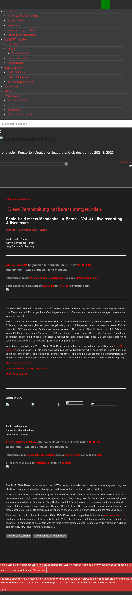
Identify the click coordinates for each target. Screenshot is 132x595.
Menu (105, 4)
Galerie (8, 91)
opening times (72, 454)
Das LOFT (13, 44)
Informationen (12, 96)
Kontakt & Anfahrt (17, 100)
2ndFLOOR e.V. (13, 67)
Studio (11, 49)
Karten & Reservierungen (22, 16)
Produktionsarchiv (17, 58)
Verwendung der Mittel (20, 81)
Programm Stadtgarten (21, 34)
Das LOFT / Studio (15, 39)
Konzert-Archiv (16, 20)
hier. (95, 277)
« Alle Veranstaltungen (18, 199)
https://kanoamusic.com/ (18, 362)
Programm (10, 11)
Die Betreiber (15, 63)
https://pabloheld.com (17, 373)
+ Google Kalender (18, 536)
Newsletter (13, 25)
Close (3, 589)
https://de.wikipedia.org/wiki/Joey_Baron (26, 368)
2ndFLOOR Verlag (18, 77)
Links (10, 105)
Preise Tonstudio (21, 53)
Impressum (14, 110)
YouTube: (67, 462)
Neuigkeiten (11, 86)
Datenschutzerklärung (20, 114)
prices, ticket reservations (41, 454)
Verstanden (39, 570)
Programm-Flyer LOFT (20, 30)
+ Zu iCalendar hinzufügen (49, 536)
